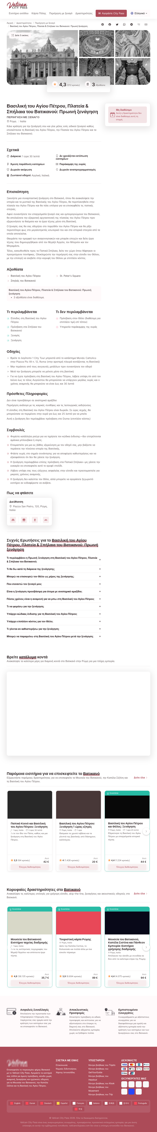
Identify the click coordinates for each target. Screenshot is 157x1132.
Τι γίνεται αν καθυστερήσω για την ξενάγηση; (33, 628)
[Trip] (131, 1092)
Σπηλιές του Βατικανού (23, 280)
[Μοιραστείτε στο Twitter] (117, 24)
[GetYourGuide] (131, 1084)
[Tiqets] (124, 1084)
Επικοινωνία (61, 1065)
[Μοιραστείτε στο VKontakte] (139, 24)
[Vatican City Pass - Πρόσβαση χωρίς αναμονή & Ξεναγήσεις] (17, 5)
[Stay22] (139, 1092)
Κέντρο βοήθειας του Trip (100, 1094)
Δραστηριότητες (84, 13)
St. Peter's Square (70, 275)
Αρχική (10, 23)
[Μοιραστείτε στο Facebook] (110, 24)
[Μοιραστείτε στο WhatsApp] (124, 24)
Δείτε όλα (139, 777)
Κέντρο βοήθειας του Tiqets (101, 1065)
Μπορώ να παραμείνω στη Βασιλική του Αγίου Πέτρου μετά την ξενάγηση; (50, 636)
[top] (149, 1124)
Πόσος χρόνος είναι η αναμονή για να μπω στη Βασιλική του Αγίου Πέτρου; (50, 598)
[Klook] (146, 1084)
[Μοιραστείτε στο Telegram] (132, 24)
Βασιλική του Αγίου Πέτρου (26, 275)
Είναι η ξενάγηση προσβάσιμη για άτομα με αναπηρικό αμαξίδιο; (44, 591)
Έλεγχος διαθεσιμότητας (30, 867)
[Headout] (139, 1084)
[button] (42, 57)
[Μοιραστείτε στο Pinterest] (103, 24)
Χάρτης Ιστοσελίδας (65, 1072)
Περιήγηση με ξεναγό (45, 23)
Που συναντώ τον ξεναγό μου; (24, 583)
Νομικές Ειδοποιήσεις (66, 1068)
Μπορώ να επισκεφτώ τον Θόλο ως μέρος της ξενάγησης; (40, 576)
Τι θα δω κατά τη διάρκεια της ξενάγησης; (31, 569)
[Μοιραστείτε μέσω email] (146, 24)
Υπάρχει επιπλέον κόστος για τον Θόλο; (30, 621)
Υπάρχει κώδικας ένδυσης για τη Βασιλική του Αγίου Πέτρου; (42, 613)
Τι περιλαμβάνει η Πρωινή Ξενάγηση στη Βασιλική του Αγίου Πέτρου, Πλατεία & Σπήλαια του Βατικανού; (52, 559)
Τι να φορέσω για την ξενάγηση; (25, 606)
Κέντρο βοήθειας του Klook (101, 1083)
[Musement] (124, 1092)
